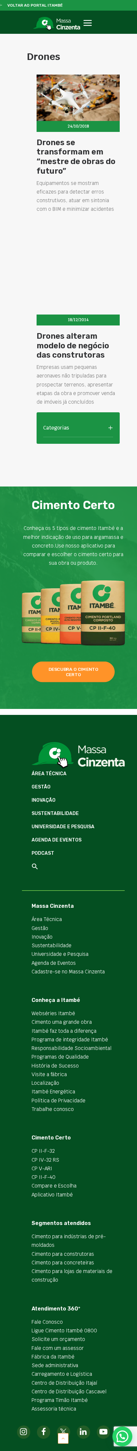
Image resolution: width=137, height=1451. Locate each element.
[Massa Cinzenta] (56, 23)
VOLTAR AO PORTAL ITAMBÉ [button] (35, 5)
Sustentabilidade (55, 813)
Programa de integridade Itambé (70, 1039)
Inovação (44, 800)
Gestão (41, 787)
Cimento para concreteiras (63, 1262)
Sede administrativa (55, 1365)
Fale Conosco (47, 1322)
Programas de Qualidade (60, 1057)
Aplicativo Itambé (52, 1194)
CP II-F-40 (44, 1177)
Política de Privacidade (58, 1100)
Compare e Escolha (54, 1186)
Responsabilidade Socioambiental (71, 1048)
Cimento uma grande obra (62, 1022)
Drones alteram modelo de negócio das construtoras (73, 345)
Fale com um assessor (58, 1348)
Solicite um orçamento (58, 1339)
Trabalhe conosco (53, 1109)
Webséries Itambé (53, 1013)
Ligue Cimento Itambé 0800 (64, 1330)
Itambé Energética (53, 1091)
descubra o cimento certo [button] (74, 672)
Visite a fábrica (49, 1074)
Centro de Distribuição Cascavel (69, 1391)
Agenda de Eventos (56, 840)
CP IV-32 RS (45, 1160)
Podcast (43, 853)
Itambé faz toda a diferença (64, 1031)
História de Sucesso (55, 1066)
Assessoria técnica (54, 1409)
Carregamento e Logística (62, 1374)
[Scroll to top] (63, 1438)
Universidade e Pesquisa (63, 827)
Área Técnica (49, 774)
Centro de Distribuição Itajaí (64, 1383)
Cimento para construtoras (63, 1254)
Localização (45, 1083)
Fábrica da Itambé (53, 1357)
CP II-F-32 (43, 1151)
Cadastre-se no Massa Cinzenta (68, 971)
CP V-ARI (42, 1168)
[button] (87, 30)
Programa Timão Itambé (60, 1400)
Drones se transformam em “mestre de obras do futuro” (76, 157)
